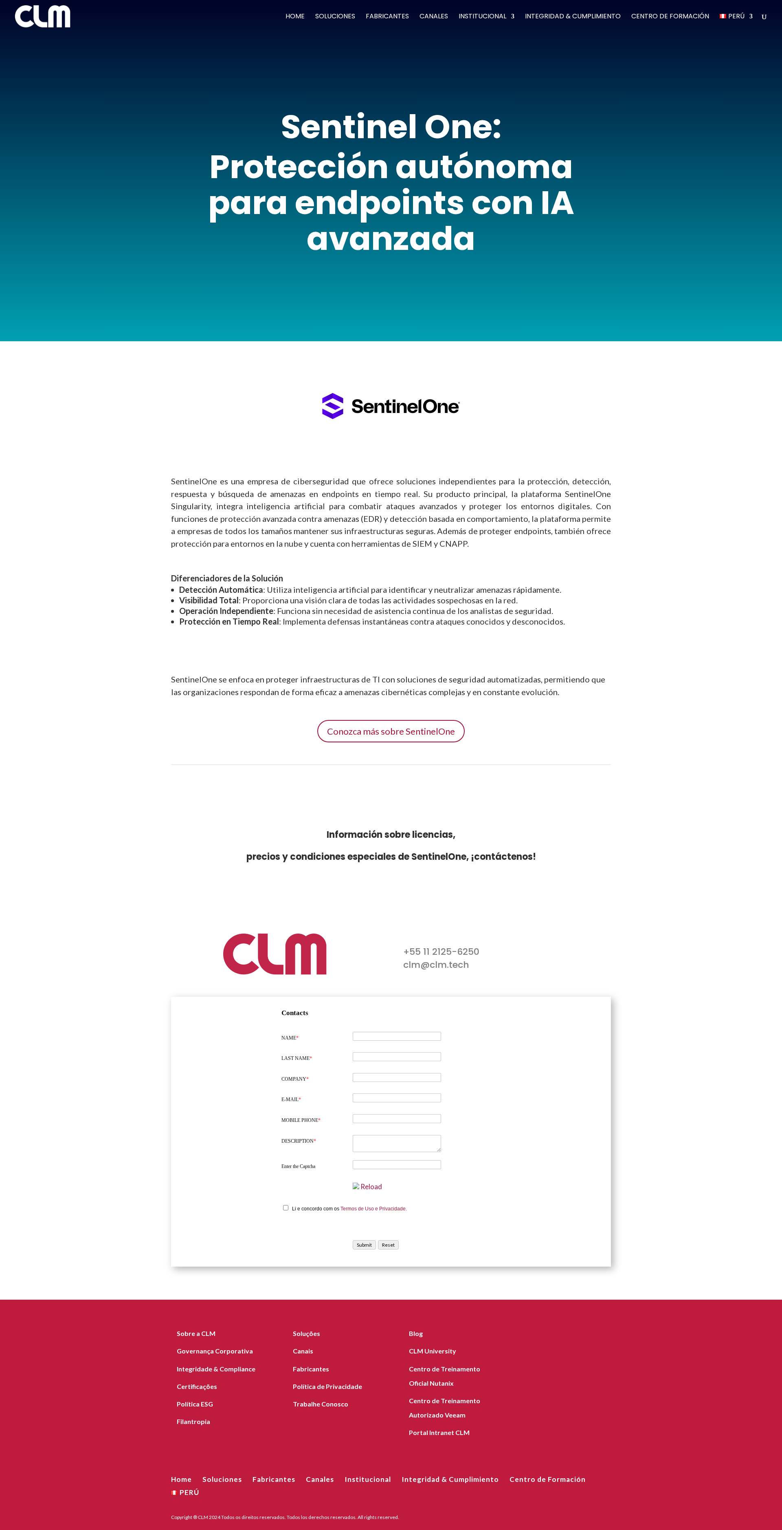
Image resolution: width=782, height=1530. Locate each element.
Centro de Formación (670, 17)
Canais (303, 1351)
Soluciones (335, 17)
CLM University (432, 1351)
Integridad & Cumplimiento (573, 17)
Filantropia (193, 1421)
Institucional (482, 17)
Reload (371, 1186)
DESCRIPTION (298, 1141)
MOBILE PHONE (301, 1120)
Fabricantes (387, 17)
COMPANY (295, 1079)
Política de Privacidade (327, 1386)
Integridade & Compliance (216, 1369)
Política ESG (195, 1404)
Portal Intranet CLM (439, 1432)
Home (295, 17)
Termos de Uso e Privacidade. (373, 1209)
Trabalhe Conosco (320, 1404)
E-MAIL (291, 1099)
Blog (416, 1333)
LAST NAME (296, 1058)
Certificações (197, 1386)
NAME (290, 1038)
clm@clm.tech (436, 964)
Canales (434, 17)
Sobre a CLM (196, 1333)
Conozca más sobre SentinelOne (391, 731)
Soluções (306, 1333)
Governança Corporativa (215, 1351)
